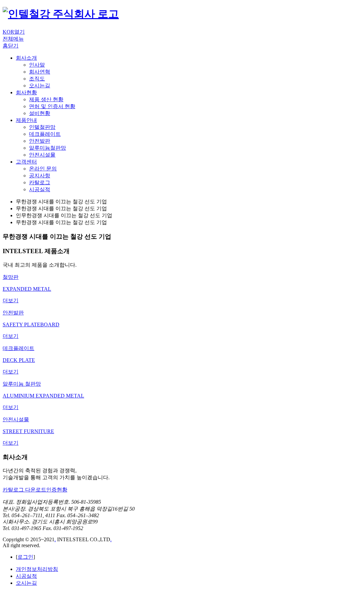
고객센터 (26, 161)
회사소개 (26, 58)
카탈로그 (39, 182)
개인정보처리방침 (37, 569)
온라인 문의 (43, 168)
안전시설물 (42, 155)
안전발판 (39, 141)
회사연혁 (39, 71)
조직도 (37, 78)
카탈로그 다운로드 (24, 489)
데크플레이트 (45, 134)
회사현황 (26, 92)
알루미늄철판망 (47, 148)
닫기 (13, 45)
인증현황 (56, 489)
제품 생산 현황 (46, 99)
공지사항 (39, 175)
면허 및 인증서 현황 (52, 106)
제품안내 (26, 120)
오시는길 (39, 85)
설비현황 (39, 113)
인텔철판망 (42, 127)
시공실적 (39, 189)
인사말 (37, 65)
